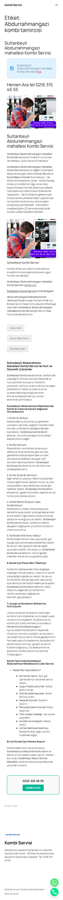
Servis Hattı (15, 328)
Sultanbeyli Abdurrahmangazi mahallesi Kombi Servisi (28, 48)
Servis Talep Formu (19, 338)
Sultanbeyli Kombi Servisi (21, 291)
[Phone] (54, 892)
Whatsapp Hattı (17, 348)
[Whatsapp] (54, 882)
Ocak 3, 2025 (11, 805)
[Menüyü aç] (56, 5)
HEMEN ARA (33, 787)
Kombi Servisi (13, 5)
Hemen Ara (30, 285)
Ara (39, 72)
